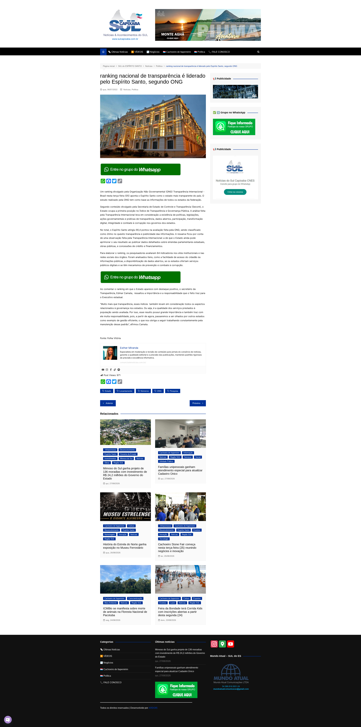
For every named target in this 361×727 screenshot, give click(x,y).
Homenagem (109, 534)
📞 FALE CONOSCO (219, 52)
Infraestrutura (110, 450)
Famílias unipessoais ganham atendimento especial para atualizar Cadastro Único (180, 470)
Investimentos (110, 458)
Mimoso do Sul (126, 458)
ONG (159, 391)
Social (198, 457)
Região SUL (118, 463)
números (145, 391)
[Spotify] (118, 369)
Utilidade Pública (166, 461)
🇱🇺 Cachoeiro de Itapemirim (177, 52)
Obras (106, 463)
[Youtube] (103, 369)
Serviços (187, 457)
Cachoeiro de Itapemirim (169, 453)
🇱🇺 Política (199, 52)
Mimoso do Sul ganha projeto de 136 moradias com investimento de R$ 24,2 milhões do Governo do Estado (180, 653)
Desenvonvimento (127, 450)
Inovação (122, 534)
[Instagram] (107, 369)
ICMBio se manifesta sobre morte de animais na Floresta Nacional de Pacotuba (125, 612)
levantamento (125, 391)
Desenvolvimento (111, 530)
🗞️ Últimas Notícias (118, 52)
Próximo (196, 403)
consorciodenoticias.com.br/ (133, 362)
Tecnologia (163, 539)
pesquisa (174, 391)
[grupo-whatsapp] (141, 169)
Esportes (197, 598)
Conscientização (135, 598)
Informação (188, 453)
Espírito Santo (110, 454)
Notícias (127, 89)
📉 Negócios (153, 52)
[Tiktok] (115, 369)
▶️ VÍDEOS (137, 52)
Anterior (109, 403)
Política (135, 89)
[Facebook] (111, 369)
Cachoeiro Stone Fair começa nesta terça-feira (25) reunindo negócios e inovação (177, 548)
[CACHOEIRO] (235, 91)
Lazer (172, 603)
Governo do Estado (128, 454)
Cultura (131, 526)
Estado (108, 391)
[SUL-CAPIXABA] (235, 177)
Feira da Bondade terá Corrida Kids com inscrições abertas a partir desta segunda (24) (180, 612)
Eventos (196, 530)
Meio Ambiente (110, 603)
